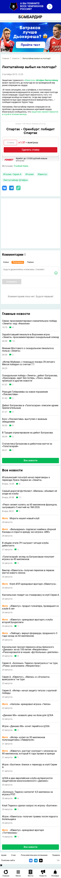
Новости (15, 58)
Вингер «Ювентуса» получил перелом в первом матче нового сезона (28, 571)
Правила (56, 855)
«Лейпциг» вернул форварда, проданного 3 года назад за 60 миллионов (29, 634)
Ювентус (42, 174)
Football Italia (21, 166)
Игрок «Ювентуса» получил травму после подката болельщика (30, 817)
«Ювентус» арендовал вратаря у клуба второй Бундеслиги (27, 621)
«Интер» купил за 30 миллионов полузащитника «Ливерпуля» (23, 738)
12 (13, 341)
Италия (29, 174)
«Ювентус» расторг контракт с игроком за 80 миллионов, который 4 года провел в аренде (29, 752)
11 (20, 497)
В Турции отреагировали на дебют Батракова (27, 432)
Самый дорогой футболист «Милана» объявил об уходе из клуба (29, 492)
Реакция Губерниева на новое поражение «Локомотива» (25, 393)
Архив (3, 855)
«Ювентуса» (30, 80)
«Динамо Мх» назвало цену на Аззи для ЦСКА (27, 715)
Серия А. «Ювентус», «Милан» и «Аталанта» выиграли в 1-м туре (26, 678)
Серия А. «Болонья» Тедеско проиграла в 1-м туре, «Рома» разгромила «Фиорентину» (30, 664)
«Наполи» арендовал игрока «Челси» (26, 704)
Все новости (30, 460)
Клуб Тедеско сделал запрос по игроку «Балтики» (29, 805)
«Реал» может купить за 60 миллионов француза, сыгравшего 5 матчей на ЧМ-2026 (29, 506)
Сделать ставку (30, 149)
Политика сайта (8, 860)
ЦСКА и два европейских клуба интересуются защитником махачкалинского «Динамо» (27, 779)
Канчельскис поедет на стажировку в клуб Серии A (30, 595)
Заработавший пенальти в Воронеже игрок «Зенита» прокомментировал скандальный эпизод (30, 335)
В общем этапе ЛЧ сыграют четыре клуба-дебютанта (25, 544)
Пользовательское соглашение (34, 855)
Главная (5, 58)
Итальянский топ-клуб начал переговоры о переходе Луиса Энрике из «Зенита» (26, 478)
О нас (13, 855)
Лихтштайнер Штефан (15, 180)
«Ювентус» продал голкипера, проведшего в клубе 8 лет (30, 607)
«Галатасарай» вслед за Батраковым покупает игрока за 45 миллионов (28, 558)
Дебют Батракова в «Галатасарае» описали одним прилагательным (30, 406)
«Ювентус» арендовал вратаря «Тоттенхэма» (23, 831)
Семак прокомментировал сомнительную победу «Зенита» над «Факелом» (29, 322)
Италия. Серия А (12, 174)
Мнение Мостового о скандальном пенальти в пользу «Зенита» (28, 349)
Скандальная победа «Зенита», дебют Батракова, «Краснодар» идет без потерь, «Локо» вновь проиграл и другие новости (30, 378)
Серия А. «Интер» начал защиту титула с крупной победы (29, 691)
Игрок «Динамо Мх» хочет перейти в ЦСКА (25, 726)
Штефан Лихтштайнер (47, 80)
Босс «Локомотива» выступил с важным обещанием (24, 420)
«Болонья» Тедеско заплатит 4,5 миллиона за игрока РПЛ (27, 793)
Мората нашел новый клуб (20, 518)
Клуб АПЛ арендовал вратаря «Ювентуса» (29, 584)
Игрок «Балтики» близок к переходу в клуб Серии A (29, 765)
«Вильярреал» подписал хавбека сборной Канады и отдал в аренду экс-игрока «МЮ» (29, 530)
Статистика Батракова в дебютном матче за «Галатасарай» (27, 445)
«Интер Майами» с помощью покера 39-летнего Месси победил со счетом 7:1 (28, 363)
